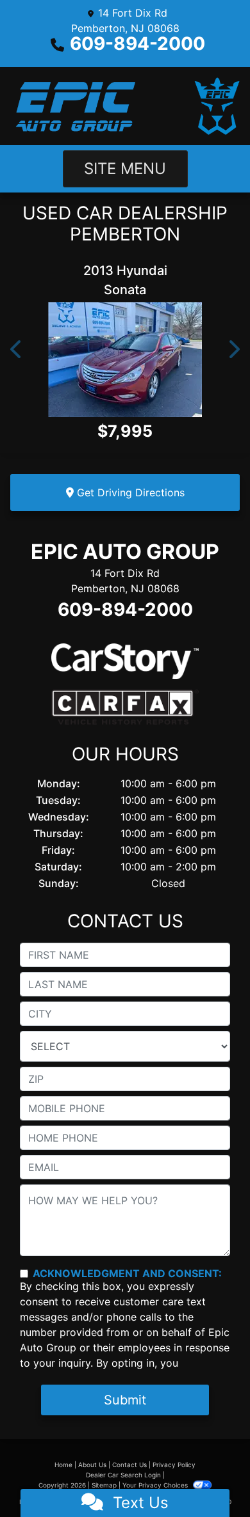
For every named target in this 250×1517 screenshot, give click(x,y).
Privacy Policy (174, 1464)
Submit (125, 1400)
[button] (16, 350)
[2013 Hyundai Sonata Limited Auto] (125, 359)
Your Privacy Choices (156, 1485)
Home (63, 1464)
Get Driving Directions (129, 492)
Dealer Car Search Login (123, 1475)
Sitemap (104, 1485)
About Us (92, 1464)
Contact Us (129, 1464)
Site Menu (125, 168)
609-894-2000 (137, 43)
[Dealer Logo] (125, 106)
